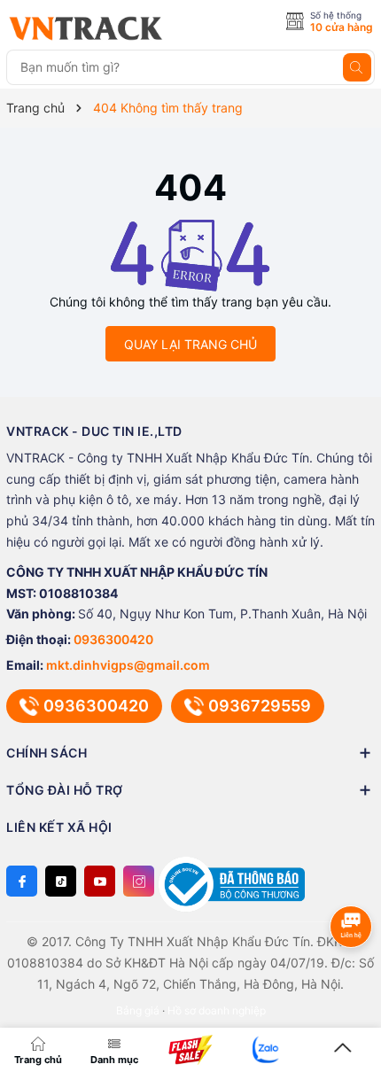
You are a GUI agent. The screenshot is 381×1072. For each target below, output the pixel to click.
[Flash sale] (190, 1050)
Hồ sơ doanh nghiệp (216, 1010)
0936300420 (113, 639)
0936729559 (259, 705)
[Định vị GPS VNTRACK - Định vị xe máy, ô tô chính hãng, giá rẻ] (86, 28)
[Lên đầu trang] (343, 1049)
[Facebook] (21, 881)
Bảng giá (137, 1010)
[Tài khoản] (266, 1049)
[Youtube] (99, 881)
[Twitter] (60, 881)
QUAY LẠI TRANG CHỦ (190, 344)
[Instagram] (138, 881)
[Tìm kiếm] (357, 67)
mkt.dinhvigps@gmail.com (128, 664)
